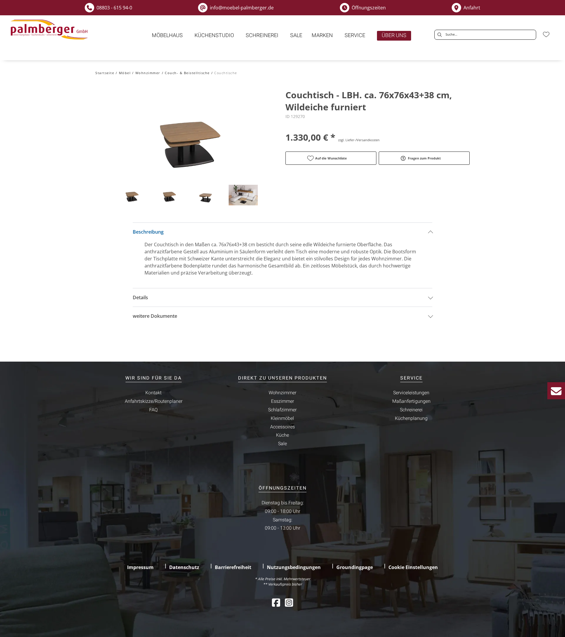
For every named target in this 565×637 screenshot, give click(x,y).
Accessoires (282, 426)
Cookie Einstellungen (413, 567)
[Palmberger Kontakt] (556, 390)
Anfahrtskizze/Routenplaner (153, 401)
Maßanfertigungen (411, 401)
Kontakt (153, 392)
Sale (282, 443)
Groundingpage (354, 567)
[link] (167, 35)
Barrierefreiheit (233, 567)
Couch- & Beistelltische (187, 73)
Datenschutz (184, 567)
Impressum (140, 567)
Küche (282, 435)
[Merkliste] (546, 34)
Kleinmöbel (282, 418)
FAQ (153, 409)
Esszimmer (282, 401)
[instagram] (289, 602)
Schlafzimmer (282, 409)
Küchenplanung (411, 418)
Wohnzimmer (147, 73)
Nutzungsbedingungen (294, 567)
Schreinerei (411, 409)
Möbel (125, 73)
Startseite (104, 73)
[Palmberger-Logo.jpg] (50, 29)
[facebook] (276, 602)
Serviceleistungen (411, 392)
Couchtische (225, 73)
